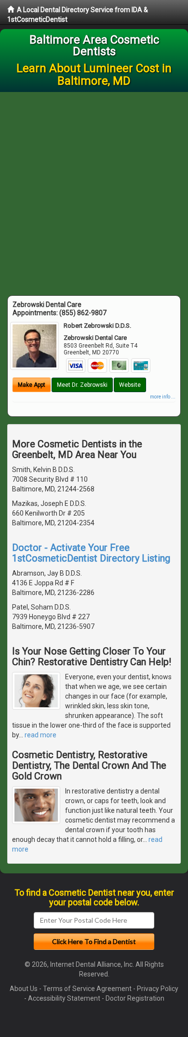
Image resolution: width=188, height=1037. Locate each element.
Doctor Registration (135, 998)
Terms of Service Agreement (87, 988)
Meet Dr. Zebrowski (82, 384)
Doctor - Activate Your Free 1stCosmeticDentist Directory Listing (91, 553)
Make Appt (31, 384)
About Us (24, 988)
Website (130, 384)
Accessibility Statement (64, 998)
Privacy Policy (157, 988)
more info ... (162, 396)
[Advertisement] (94, 191)
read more (40, 735)
